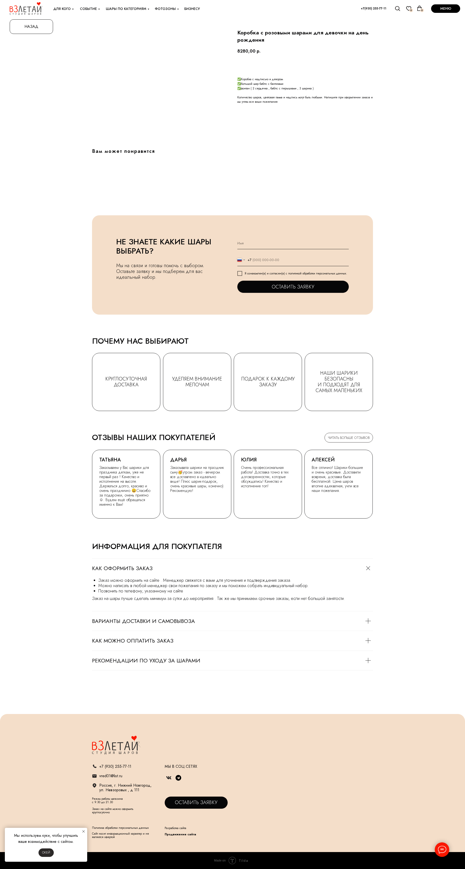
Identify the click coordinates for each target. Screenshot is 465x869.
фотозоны (165, 8)
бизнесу (192, 8)
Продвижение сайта (180, 834)
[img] (398, 8)
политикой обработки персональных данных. (317, 273)
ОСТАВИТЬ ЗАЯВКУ (293, 286)
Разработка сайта (175, 828)
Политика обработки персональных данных (120, 828)
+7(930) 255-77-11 (373, 8)
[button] (196, 803)
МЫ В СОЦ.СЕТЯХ (181, 766)
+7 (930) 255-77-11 (115, 766)
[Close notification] (83, 831)
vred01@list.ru (110, 776)
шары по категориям (126, 8)
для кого (62, 8)
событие (88, 8)
